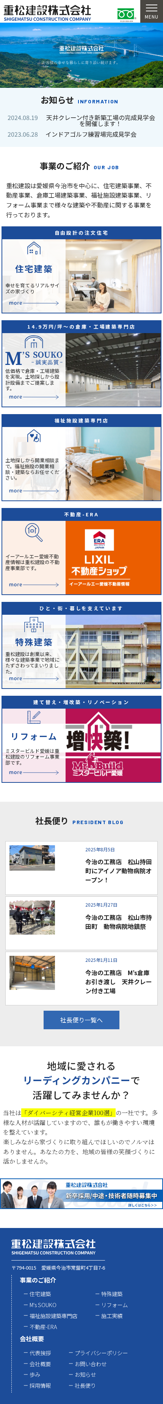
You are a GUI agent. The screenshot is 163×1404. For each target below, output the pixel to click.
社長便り (85, 1385)
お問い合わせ (91, 1364)
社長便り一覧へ (81, 1019)
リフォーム (114, 1305)
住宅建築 (40, 1294)
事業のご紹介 (38, 1279)
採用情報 (40, 1385)
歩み (35, 1374)
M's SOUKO (43, 1305)
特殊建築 (111, 1294)
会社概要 (32, 1338)
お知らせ (85, 1374)
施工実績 (111, 1316)
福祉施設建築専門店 (53, 1316)
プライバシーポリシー (101, 1353)
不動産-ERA (43, 1327)
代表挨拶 (40, 1353)
